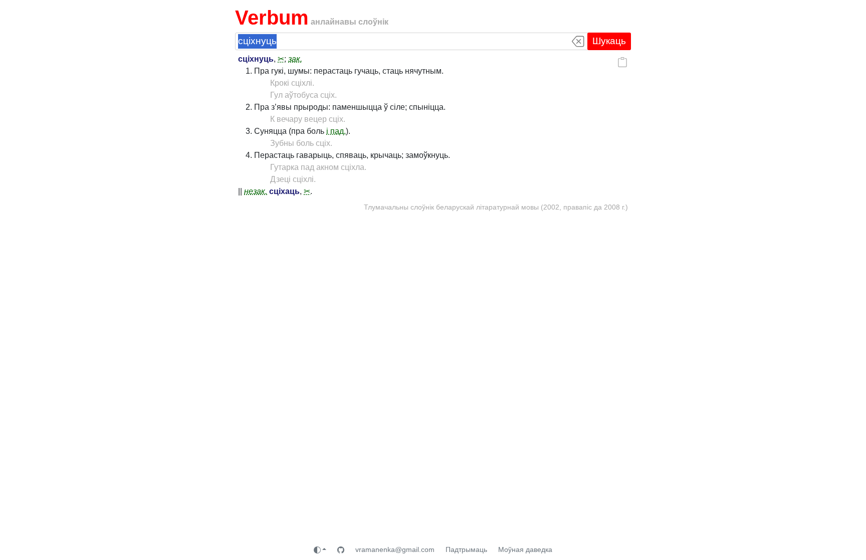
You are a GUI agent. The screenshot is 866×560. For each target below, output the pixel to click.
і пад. (336, 131)
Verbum (272, 18)
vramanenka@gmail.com (395, 549)
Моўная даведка (525, 549)
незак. (255, 191)
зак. (295, 59)
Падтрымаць (466, 549)
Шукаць (609, 41)
